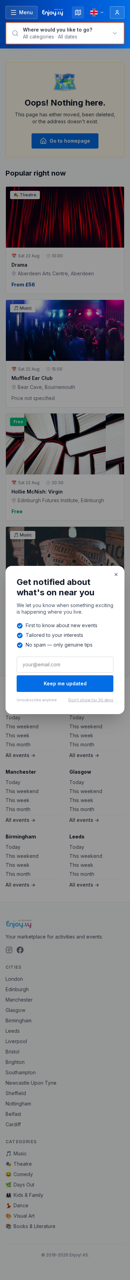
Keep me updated (65, 683)
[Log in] (117, 12)
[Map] (78, 12)
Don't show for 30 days (90, 699)
